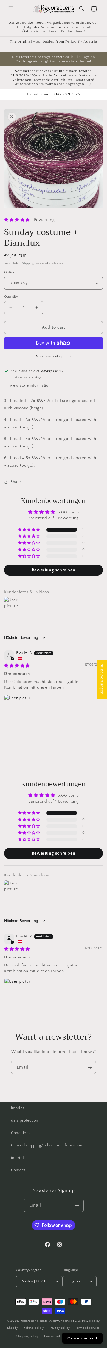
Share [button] (15, 482)
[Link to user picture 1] (17, 708)
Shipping (28, 263)
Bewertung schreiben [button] (53, 570)
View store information (30, 385)
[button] (11, 9)
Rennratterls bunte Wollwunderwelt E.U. (50, 1321)
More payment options (53, 356)
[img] (17, 665)
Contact (18, 1170)
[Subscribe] (90, 1067)
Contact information (58, 1336)
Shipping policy (27, 1336)
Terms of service (87, 1328)
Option (9, 272)
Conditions (20, 1133)
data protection (24, 1120)
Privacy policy (59, 1328)
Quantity (11, 296)
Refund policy (33, 1328)
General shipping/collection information (46, 1145)
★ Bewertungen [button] (102, 679)
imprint (17, 1108)
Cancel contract (82, 1338)
